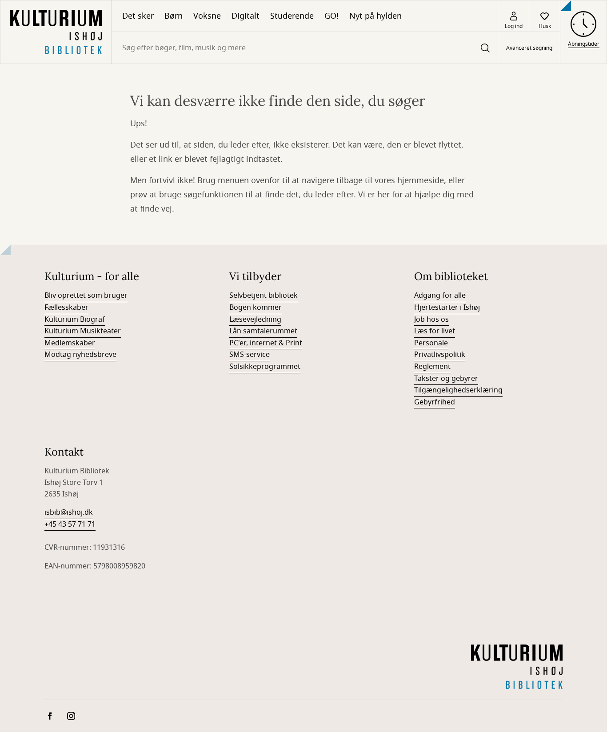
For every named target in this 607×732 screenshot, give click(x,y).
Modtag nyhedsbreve (80, 354)
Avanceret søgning (529, 48)
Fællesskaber (66, 307)
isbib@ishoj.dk (68, 512)
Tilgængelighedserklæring (458, 390)
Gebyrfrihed (434, 402)
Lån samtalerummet (263, 331)
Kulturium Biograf (74, 319)
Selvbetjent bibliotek (263, 295)
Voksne (207, 16)
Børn (173, 16)
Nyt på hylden (375, 16)
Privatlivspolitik (439, 354)
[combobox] (305, 48)
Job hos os (431, 319)
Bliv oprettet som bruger (86, 295)
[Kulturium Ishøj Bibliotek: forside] (55, 32)
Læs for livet (434, 331)
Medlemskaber (69, 343)
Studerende (292, 16)
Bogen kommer (255, 307)
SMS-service (249, 354)
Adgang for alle (440, 295)
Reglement (432, 366)
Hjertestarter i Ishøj (447, 307)
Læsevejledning (255, 319)
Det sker (138, 16)
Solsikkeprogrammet (264, 366)
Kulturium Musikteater (82, 331)
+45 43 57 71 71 (70, 524)
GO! (331, 16)
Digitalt (246, 16)
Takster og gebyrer (446, 378)
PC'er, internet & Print (265, 343)
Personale (431, 343)
